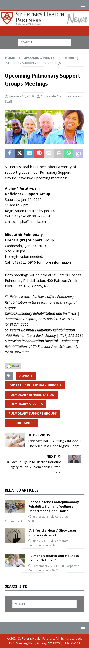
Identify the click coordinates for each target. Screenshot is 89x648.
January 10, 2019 (21, 96)
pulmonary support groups (33, 413)
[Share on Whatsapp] (69, 153)
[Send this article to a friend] (49, 153)
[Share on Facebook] (10, 153)
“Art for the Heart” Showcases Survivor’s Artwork (52, 532)
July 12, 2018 (40, 516)
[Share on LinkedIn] (29, 153)
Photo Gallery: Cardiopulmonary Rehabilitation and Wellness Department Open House (53, 506)
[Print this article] (59, 153)
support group (22, 423)
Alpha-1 (25, 376)
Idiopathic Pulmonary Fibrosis (35, 385)
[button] (82, 5)
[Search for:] (44, 42)
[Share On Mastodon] (78, 153)
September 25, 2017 (45, 566)
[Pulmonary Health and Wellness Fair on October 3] (15, 560)
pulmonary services (26, 404)
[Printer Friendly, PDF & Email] (13, 365)
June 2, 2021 (40, 541)
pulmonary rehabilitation (31, 395)
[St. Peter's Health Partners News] (44, 22)
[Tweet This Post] (20, 153)
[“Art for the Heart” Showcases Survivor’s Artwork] (15, 535)
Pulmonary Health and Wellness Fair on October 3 (53, 558)
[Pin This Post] (39, 153)
